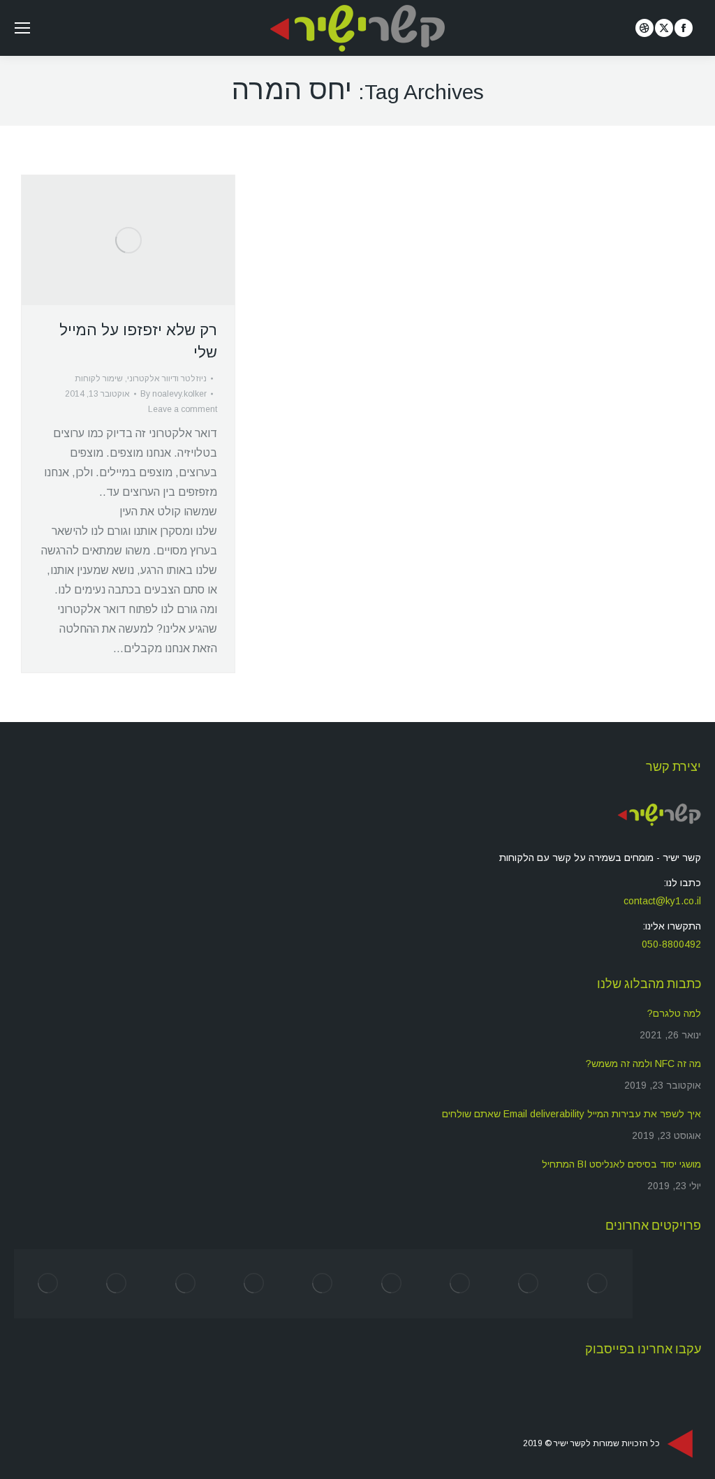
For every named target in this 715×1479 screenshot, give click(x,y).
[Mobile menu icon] (22, 28)
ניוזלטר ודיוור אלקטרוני (167, 378)
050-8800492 (671, 944)
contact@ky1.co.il (662, 900)
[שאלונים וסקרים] (460, 1283)
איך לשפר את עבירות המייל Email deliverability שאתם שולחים (571, 1113)
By (173, 394)
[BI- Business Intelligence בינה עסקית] (186, 1283)
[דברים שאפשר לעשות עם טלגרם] (48, 1283)
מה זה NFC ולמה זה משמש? (643, 1063)
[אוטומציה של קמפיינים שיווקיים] (323, 1283)
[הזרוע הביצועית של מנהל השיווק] (529, 1283)
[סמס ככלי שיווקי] (597, 1283)
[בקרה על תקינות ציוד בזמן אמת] (116, 1283)
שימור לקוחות (99, 378)
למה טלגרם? (674, 1013)
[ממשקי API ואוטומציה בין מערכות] (392, 1283)
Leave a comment (182, 409)
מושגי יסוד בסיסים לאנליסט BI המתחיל (621, 1164)
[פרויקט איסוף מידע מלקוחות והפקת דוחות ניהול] (254, 1283)
